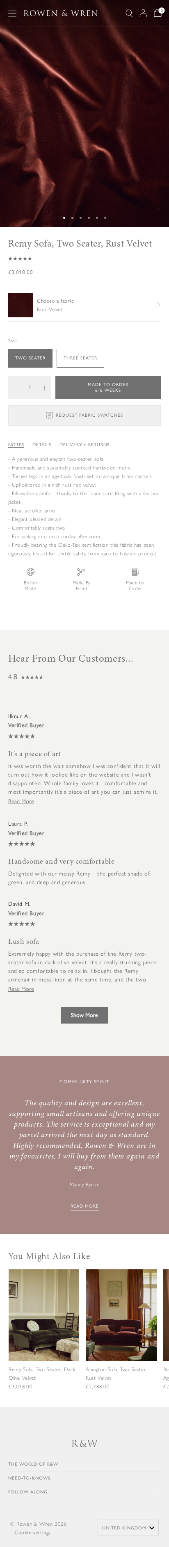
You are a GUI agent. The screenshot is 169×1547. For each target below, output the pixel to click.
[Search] (129, 13)
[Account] (143, 13)
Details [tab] (41, 444)
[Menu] (12, 13)
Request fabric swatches (89, 415)
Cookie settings (32, 1532)
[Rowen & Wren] (61, 13)
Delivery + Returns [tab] (84, 444)
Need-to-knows (29, 1478)
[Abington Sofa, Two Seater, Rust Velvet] (121, 1336)
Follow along (28, 1492)
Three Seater (80, 358)
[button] (84, 258)
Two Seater (30, 358)
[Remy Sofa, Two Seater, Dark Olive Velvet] (44, 1336)
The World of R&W (33, 1464)
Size (12, 340)
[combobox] (128, 1528)
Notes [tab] (16, 444)
